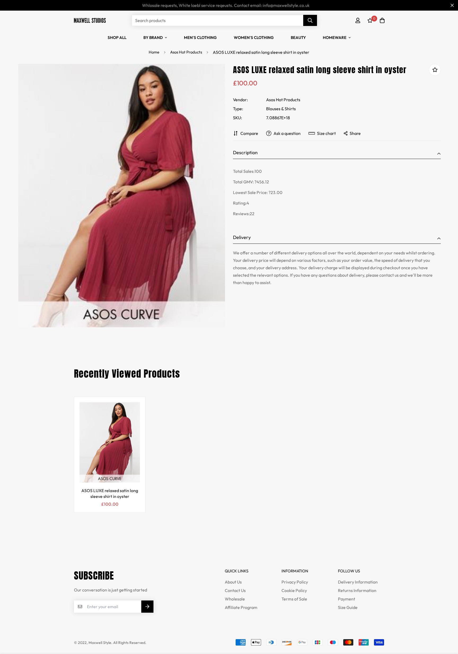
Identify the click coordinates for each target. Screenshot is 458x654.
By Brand (153, 37)
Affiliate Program (241, 607)
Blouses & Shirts (281, 108)
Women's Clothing (254, 37)
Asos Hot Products (186, 52)
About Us (233, 582)
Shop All (117, 37)
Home (154, 52)
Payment (346, 599)
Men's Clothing (200, 37)
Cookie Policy (294, 590)
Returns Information (357, 590)
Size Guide (348, 607)
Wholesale (235, 599)
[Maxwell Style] (90, 20)
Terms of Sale (294, 599)
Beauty (298, 37)
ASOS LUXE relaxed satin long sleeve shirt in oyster (109, 493)
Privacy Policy (294, 582)
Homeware (334, 37)
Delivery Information (358, 582)
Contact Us (235, 590)
